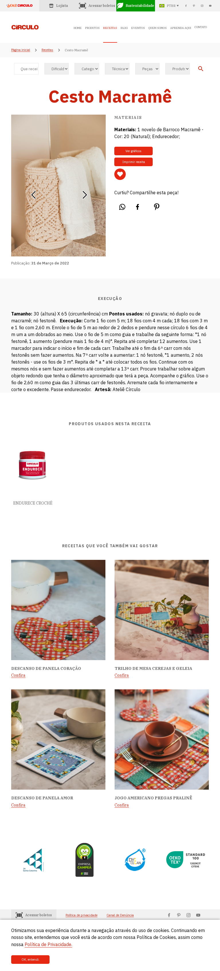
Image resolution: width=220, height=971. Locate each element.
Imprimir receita (133, 162)
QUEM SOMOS (157, 28)
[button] (33, 192)
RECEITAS (110, 28)
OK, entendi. (30, 960)
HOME (78, 28)
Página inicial (20, 50)
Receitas (47, 50)
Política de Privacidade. (48, 944)
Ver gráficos (133, 151)
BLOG (124, 28)
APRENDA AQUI (180, 28)
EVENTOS (138, 28)
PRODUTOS (92, 28)
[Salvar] (120, 174)
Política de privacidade (81, 915)
